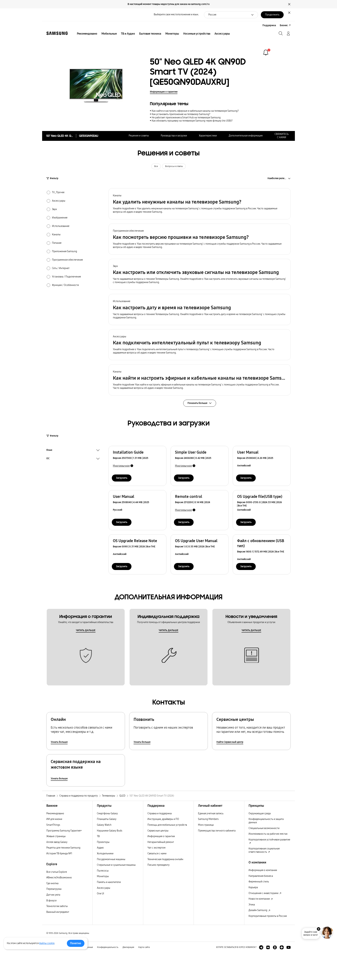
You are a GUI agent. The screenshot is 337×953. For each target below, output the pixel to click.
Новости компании (259, 898)
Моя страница (206, 824)
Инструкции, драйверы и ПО (163, 819)
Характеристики (208, 135)
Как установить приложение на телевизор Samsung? (181, 114)
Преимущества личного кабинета (217, 830)
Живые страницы (56, 836)
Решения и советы (139, 135)
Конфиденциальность (107, 947)
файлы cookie (46, 943)
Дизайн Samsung (258, 910)
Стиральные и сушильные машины (116, 864)
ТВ (98, 836)
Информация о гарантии (163, 91)
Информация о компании (263, 870)
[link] (266, 52)
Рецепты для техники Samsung (63, 847)
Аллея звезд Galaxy (56, 842)
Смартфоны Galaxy (107, 813)
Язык (49, 450)
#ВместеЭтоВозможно (59, 877)
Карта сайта (144, 947)
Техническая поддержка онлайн (165, 859)
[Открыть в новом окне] (261, 947)
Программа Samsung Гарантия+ (64, 830)
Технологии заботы (57, 906)
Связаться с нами (156, 853)
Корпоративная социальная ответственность (264, 850)
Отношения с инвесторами (264, 893)
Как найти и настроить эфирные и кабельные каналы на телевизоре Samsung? (195, 110)
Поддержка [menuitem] (269, 25)
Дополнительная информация (246, 135)
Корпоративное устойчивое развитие (269, 839)
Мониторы (103, 876)
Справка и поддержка (159, 813)
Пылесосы (103, 870)
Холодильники (105, 853)
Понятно (75, 943)
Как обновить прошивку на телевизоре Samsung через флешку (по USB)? (192, 120)
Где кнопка (52, 883)
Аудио (100, 847)
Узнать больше (59, 742)
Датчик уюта (53, 894)
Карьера (253, 887)
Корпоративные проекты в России (268, 916)
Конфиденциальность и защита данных (266, 821)
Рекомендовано (55, 813)
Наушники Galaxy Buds (109, 830)
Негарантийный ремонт (160, 842)
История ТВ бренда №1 (59, 853)
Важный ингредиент (57, 912)
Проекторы (103, 842)
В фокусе (51, 900)
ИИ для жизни (54, 819)
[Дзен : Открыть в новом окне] (282, 947)
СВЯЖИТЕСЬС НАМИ (282, 136)
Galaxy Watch (104, 824)
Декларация (128, 947)
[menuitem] (87, 34)
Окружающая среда (260, 813)
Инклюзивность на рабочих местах (268, 833)
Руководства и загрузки (174, 135)
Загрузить (121, 477)
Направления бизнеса (261, 876)
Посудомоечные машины (111, 859)
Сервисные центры (157, 830)
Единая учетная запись (210, 813)
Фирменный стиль (259, 881)
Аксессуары (103, 887)
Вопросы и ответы (174, 166)
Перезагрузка (53, 888)
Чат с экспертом (156, 847)
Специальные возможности (264, 828)
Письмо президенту (158, 864)
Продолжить (272, 14)
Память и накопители (109, 882)
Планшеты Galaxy (106, 819)
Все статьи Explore (56, 871)
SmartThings (53, 824)
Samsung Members (208, 819)
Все (156, 166)
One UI (100, 893)
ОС (47, 459)
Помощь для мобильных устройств (167, 824)
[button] (199, 203)
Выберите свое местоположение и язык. (176, 14)
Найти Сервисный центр (229, 742)
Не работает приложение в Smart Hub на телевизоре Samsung (186, 117)
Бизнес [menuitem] (284, 25)
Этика (252, 904)
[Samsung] (57, 33)
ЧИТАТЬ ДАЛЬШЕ (85, 630)
